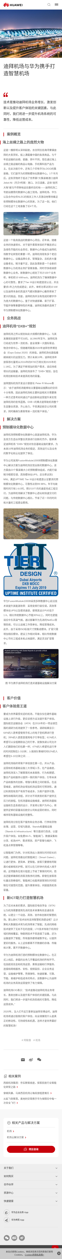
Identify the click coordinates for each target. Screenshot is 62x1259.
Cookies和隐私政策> (34, 1255)
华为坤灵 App (17, 1220)
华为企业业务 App (19, 1212)
